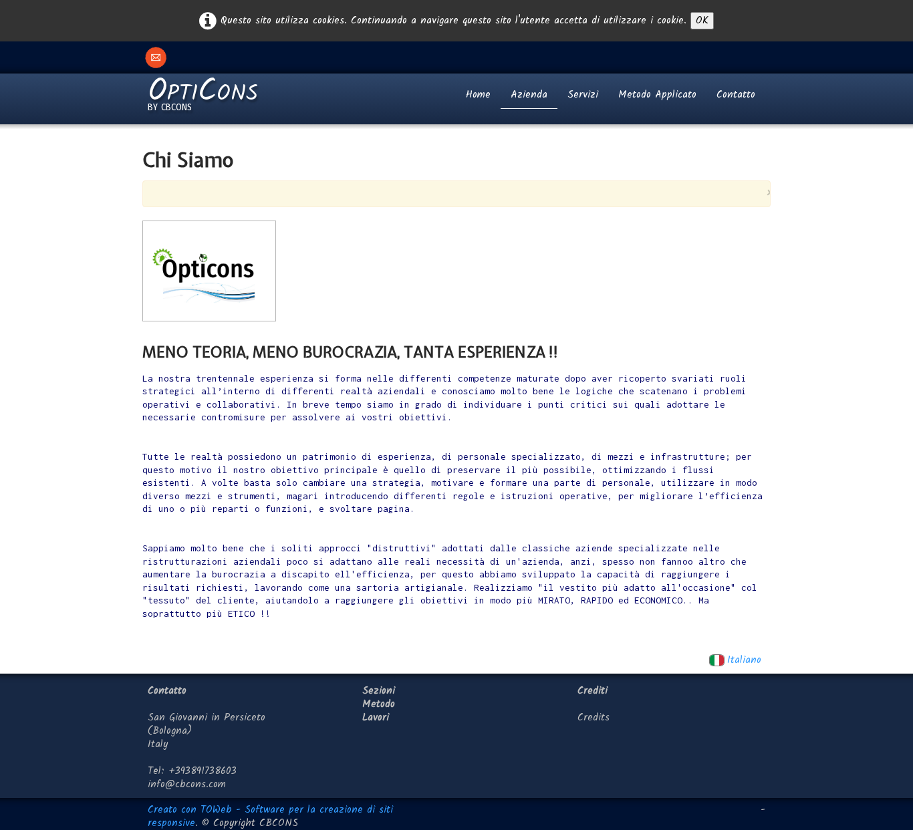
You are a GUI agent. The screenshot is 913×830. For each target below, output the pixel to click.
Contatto (735, 95)
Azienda (529, 95)
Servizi (582, 95)
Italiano (746, 660)
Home (478, 95)
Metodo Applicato (657, 95)
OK (702, 21)
